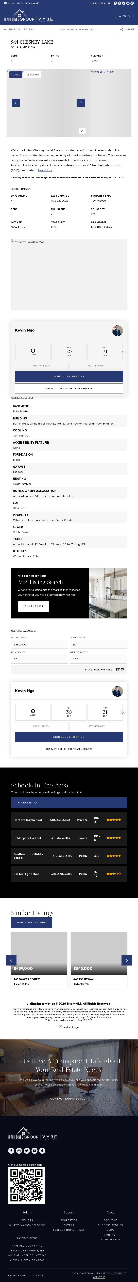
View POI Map (69, 274)
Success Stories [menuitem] (110, 1225)
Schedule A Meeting (69, 376)
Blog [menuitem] (110, 1229)
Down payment (78, 637)
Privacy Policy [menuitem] (19, 1275)
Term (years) (18, 652)
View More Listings (31, 922)
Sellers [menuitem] (27, 1220)
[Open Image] (48, 103)
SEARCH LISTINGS (67, 29)
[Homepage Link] (28, 15)
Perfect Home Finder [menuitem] (69, 1229)
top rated (24, 802)
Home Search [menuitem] (110, 1239)
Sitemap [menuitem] (37, 1275)
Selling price (18, 637)
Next (123, 352)
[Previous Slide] (16, 103)
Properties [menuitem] (69, 1220)
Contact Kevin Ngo (69, 388)
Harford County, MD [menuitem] (27, 1245)
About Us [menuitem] (111, 1220)
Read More (45, 170)
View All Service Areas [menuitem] (27, 1260)
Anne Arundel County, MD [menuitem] (27, 1255)
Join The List (33, 606)
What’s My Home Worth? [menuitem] (27, 1225)
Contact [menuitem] (110, 1234)
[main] (69, 519)
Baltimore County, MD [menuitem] (27, 1250)
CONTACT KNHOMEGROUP (69, 1098)
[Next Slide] (81, 103)
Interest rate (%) (79, 652)
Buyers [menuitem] (69, 1225)
